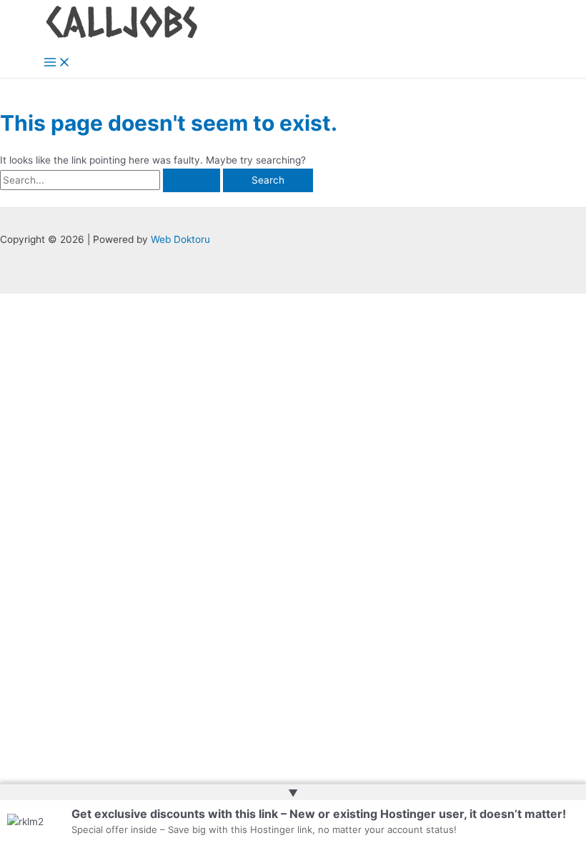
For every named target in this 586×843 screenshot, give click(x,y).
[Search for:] (111, 180)
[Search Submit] (191, 181)
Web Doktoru (180, 239)
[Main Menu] (57, 63)
